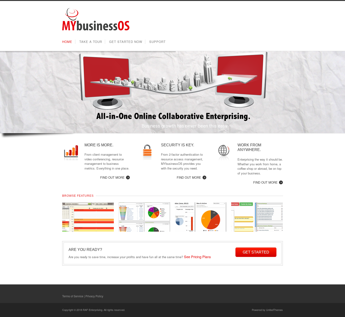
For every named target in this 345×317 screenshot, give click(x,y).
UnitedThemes (274, 310)
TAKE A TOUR (90, 41)
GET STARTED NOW (125, 41)
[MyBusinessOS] (96, 30)
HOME (67, 41)
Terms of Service (72, 296)
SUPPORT (157, 41)
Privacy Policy (94, 296)
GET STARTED (256, 252)
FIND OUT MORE (112, 177)
